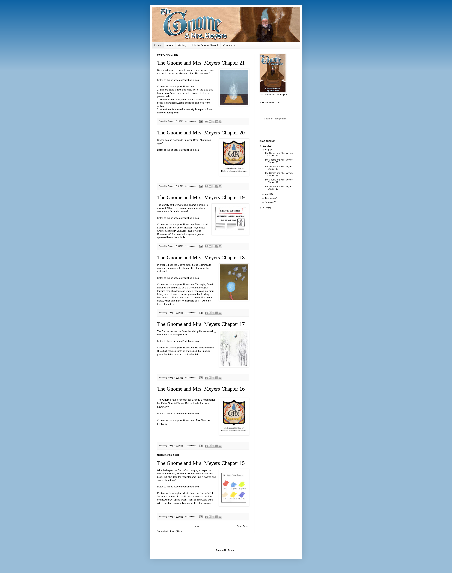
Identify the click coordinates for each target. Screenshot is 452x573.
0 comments (190, 121)
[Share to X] (213, 121)
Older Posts (242, 526)
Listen (160, 80)
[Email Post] (200, 121)
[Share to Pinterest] (220, 121)
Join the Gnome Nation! (204, 45)
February (269, 198)
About (169, 45)
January (269, 202)
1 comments (190, 246)
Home (157, 45)
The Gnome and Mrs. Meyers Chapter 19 (201, 197)
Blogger (232, 550)
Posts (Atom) (176, 531)
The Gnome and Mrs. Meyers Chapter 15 (201, 463)
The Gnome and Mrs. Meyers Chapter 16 (201, 389)
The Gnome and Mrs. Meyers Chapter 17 (201, 324)
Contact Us (229, 45)
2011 (265, 146)
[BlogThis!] (210, 121)
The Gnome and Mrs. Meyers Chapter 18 (201, 257)
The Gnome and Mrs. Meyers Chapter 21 (201, 63)
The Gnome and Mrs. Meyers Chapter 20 (201, 132)
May (267, 149)
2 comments (190, 313)
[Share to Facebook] (216, 121)
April (267, 194)
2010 (265, 207)
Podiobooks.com (191, 80)
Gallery (182, 45)
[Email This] (206, 121)
